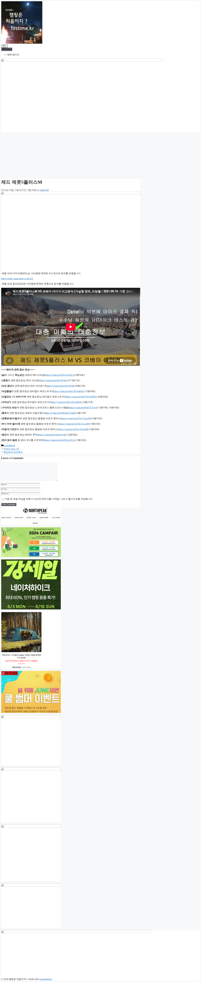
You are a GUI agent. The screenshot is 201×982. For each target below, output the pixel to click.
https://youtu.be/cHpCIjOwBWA (68, 391)
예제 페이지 (13, 54)
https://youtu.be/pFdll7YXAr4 (83, 407)
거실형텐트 (9, 445)
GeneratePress (45, 979)
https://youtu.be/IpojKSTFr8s (53, 380)
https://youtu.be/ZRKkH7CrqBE (60, 413)
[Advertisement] (100, 155)
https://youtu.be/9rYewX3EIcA (59, 375)
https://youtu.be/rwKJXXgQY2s (59, 440)
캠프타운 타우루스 (13, 452)
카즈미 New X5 (11, 449)
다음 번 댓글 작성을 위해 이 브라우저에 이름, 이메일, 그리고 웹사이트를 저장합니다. (49, 499)
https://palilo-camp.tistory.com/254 (17, 278)
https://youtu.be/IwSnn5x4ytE (52, 434)
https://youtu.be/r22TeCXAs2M (76, 418)
